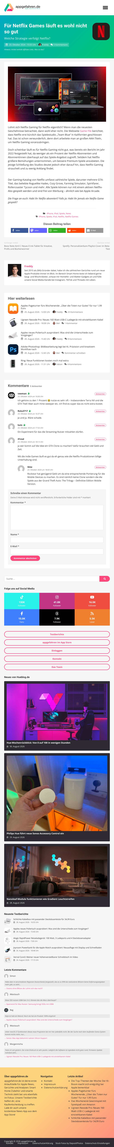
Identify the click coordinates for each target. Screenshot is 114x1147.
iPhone (50, 213)
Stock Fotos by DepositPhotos (69, 1143)
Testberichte (57, 634)
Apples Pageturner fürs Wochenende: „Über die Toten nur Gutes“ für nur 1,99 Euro (89, 1094)
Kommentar (18, 502)
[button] (19, 230)
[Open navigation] (105, 7)
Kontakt (57, 658)
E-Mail (14, 546)
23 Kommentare (75, 312)
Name (14, 534)
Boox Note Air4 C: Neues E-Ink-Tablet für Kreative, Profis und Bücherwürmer (28, 247)
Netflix (61, 216)
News (68, 213)
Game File (86, 131)
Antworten (100, 394)
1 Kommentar (71, 323)
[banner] (22, 7)
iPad (56, 213)
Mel (58, 323)
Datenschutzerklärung (56, 1087)
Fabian (59, 364)
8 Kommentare (75, 339)
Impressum (50, 1084)
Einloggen (57, 650)
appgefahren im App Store (57, 642)
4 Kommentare (74, 364)
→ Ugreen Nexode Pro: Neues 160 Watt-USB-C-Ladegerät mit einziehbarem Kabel (37, 1056)
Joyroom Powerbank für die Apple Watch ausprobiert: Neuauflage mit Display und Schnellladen (57, 948)
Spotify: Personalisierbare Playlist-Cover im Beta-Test (86, 247)
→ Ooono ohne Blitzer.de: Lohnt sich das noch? (23, 988)
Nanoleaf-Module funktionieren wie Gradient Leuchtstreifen (40, 899)
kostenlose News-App (15, 1111)
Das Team (57, 667)
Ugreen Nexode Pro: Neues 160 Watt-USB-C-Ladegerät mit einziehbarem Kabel (87, 1111)
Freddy (45, 44)
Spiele (62, 213)
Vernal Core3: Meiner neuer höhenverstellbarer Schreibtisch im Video (45, 957)
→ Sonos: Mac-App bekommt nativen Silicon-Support (25, 1038)
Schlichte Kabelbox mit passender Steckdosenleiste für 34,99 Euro (44, 919)
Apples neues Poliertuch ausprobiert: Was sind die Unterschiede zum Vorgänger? (51, 929)
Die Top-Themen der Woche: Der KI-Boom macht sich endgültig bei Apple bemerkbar (90, 1084)
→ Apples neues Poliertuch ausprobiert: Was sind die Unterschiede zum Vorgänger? (38, 1020)
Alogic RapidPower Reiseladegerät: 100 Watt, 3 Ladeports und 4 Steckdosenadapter (52, 938)
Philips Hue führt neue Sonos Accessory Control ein (35, 833)
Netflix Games (71, 216)
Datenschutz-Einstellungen (97, 1143)
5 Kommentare (61, 44)
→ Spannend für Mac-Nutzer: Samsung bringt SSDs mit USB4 (29, 1004)
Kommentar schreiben (75, 353)
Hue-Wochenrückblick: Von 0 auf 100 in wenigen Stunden (38, 742)
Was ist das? (39, 49)
